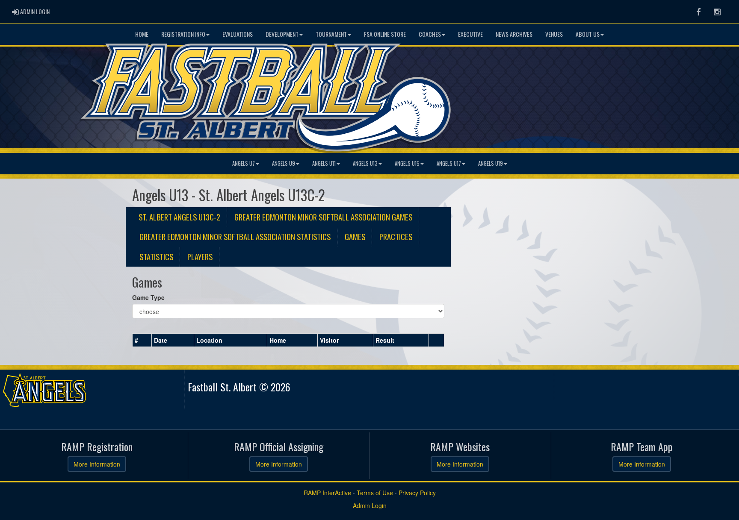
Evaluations (237, 33)
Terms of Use (375, 492)
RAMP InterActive (327, 492)
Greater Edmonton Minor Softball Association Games (323, 217)
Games (355, 236)
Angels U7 (243, 163)
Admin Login (370, 505)
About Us (588, 33)
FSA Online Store (385, 33)
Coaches (430, 33)
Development (282, 33)
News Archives (514, 33)
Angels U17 (449, 163)
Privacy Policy (417, 492)
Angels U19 (490, 163)
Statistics (156, 256)
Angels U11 (324, 163)
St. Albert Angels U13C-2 (179, 217)
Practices (395, 236)
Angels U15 (407, 163)
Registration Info (183, 33)
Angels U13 (365, 163)
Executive (470, 33)
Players (200, 256)
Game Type (148, 297)
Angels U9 (283, 163)
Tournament (331, 33)
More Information (97, 464)
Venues (554, 33)
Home (141, 33)
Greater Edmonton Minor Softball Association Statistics (235, 236)
